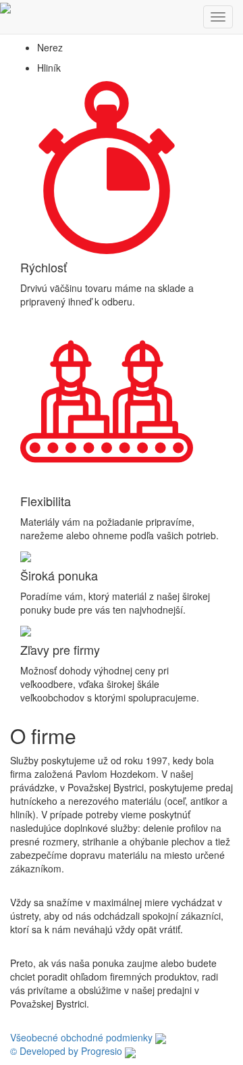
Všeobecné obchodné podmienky (81, 1037)
